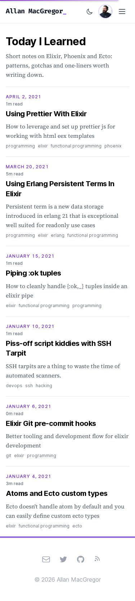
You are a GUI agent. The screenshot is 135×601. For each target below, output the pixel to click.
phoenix (112, 146)
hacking (44, 385)
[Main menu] (122, 11)
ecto (77, 526)
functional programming (76, 146)
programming (20, 146)
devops (14, 385)
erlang (57, 235)
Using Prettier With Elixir (46, 113)
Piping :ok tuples (33, 273)
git (8, 455)
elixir (43, 146)
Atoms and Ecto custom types (57, 493)
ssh (29, 385)
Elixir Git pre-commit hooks (51, 423)
